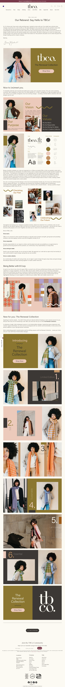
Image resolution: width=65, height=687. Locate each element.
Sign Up (39, 648)
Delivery (43, 660)
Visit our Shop (31, 660)
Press (30, 663)
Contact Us (44, 658)
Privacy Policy (31, 686)
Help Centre (44, 657)
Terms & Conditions (38, 686)
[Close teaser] (2, 338)
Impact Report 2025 (33, 668)
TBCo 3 (29, 17)
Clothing (24, 9)
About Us (31, 657)
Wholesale (31, 666)
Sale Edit (57, 9)
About (51, 9)
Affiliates (30, 664)
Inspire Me (45, 9)
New (14, 9)
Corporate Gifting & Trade (34, 667)
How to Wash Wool (45, 664)
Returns (43, 661)
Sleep (19, 9)
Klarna (43, 663)
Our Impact (31, 658)
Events (30, 661)
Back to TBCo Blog (33, 630)
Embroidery (44, 666)
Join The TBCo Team (33, 670)
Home (29, 9)
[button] (1, 343)
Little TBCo (34, 9)
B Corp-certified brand (42, 269)
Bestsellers (8, 9)
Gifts (40, 9)
